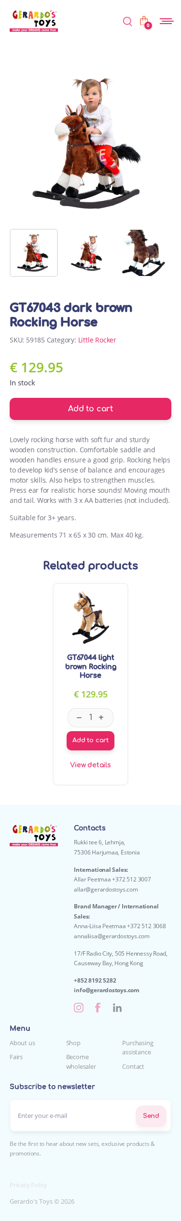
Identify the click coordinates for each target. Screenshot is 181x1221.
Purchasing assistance (137, 1047)
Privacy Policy (28, 1185)
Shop (73, 1042)
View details (90, 765)
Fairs (16, 1056)
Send (151, 1116)
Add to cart (90, 409)
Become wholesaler (81, 1061)
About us (22, 1042)
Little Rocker (97, 339)
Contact (133, 1066)
